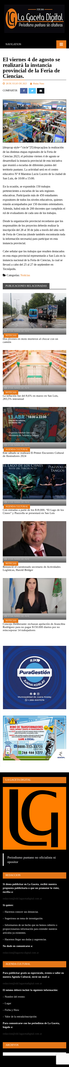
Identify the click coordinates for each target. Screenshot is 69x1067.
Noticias (25, 275)
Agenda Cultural (17, 449)
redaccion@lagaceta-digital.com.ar (21, 952)
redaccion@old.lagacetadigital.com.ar (22, 898)
